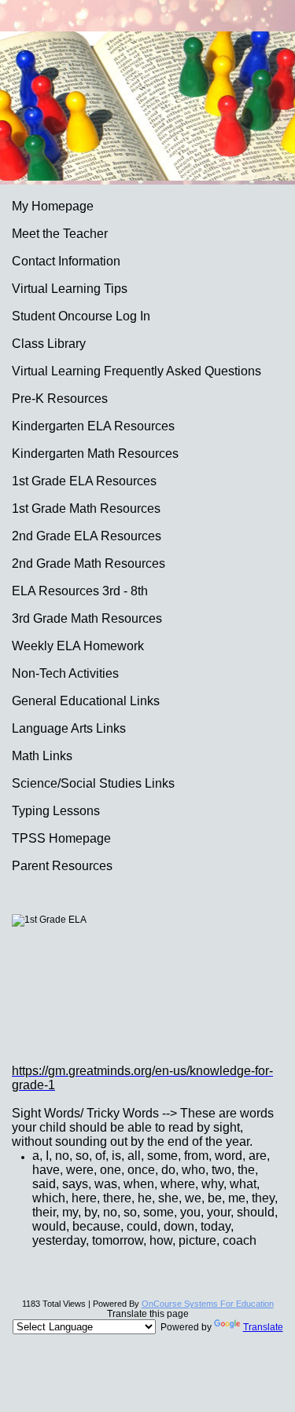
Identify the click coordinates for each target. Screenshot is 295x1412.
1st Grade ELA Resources (84, 481)
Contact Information (66, 261)
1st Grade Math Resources (86, 508)
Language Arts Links (69, 728)
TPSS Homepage (61, 838)
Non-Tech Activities (65, 673)
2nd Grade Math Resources (88, 563)
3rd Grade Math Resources (87, 618)
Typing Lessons (56, 811)
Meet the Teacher (60, 233)
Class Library (49, 343)
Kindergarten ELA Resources (93, 426)
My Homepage (53, 206)
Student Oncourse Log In (81, 316)
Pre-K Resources (60, 398)
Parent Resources (62, 865)
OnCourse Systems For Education (208, 1303)
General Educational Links (86, 701)
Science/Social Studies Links (93, 783)
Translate (263, 1327)
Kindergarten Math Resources (95, 453)
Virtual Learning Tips (69, 288)
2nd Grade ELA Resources (86, 536)
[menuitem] (147, 206)
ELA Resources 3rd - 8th (80, 591)
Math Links (42, 756)
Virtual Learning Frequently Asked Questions (136, 371)
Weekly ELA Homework (78, 646)
